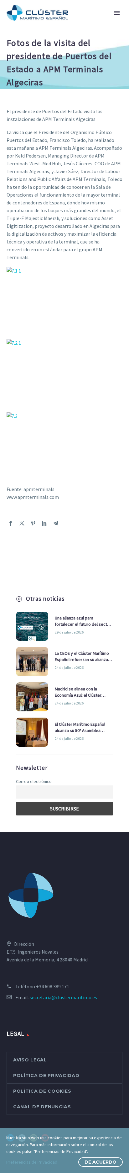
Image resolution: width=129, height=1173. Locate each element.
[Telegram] (55, 523)
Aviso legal (30, 1060)
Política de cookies (42, 1091)
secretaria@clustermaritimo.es (63, 997)
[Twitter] (21, 523)
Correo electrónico (34, 781)
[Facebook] (10, 523)
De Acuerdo (100, 1162)
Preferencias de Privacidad (31, 1162)
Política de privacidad (46, 1075)
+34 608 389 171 (52, 986)
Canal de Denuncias (42, 1107)
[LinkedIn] (44, 523)
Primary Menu (116, 13)
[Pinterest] (33, 523)
